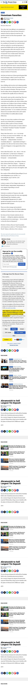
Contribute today (23, 7)
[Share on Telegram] (7, 22)
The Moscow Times (6, 405)
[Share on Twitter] (4, 22)
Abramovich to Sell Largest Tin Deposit (11, 401)
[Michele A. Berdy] (2, 19)
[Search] (24, 2)
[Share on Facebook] (2, 22)
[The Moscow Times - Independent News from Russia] (9, 2)
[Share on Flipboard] (15, 22)
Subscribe (21, 264)
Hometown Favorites (11, 15)
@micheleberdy (6, 246)
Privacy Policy (14, 266)
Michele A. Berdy (9, 18)
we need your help (10, 308)
